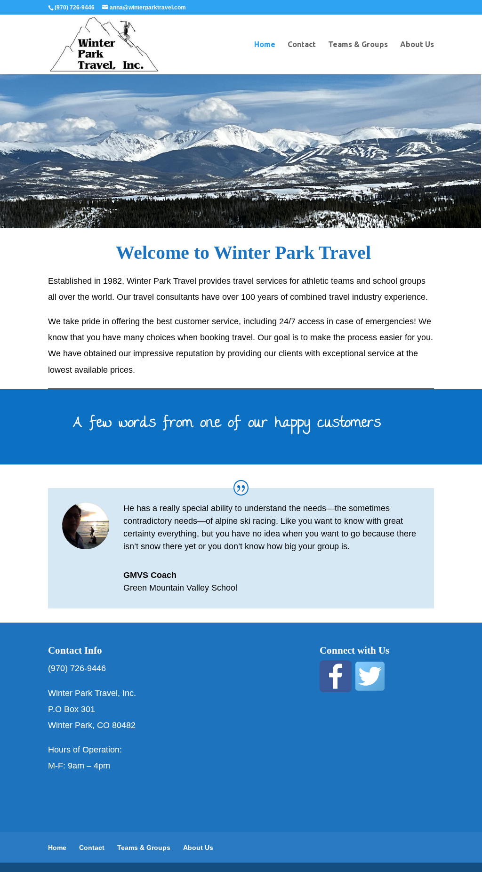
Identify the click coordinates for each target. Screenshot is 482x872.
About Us (417, 44)
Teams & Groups (358, 44)
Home (264, 44)
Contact (302, 44)
